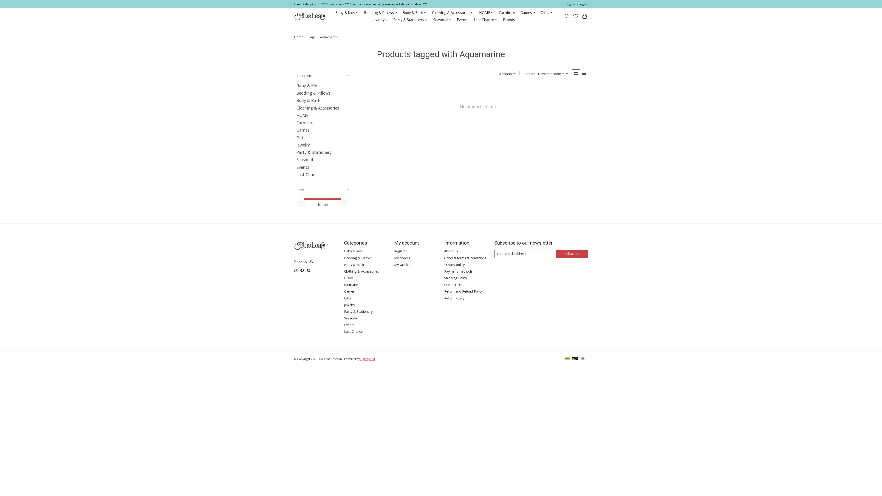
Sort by (529, 73)
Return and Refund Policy (463, 291)
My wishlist (402, 264)
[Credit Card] (582, 359)
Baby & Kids (308, 85)
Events (462, 19)
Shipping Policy (455, 278)
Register (400, 251)
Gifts (301, 137)
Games (303, 130)
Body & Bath (308, 100)
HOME (302, 115)
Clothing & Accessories (318, 108)
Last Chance (308, 174)
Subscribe (572, 253)
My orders (402, 258)
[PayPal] (568, 359)
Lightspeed (367, 359)
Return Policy (454, 298)
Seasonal (305, 159)
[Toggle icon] (567, 16)
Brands (509, 19)
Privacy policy (454, 264)
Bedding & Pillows (314, 93)
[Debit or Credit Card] (575, 359)
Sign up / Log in (577, 4)
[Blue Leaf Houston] (310, 16)
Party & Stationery (314, 152)
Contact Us (452, 284)
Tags (312, 37)
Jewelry (303, 145)
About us (451, 251)
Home (298, 37)
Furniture (507, 12)
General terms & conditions (465, 258)
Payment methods (458, 271)
